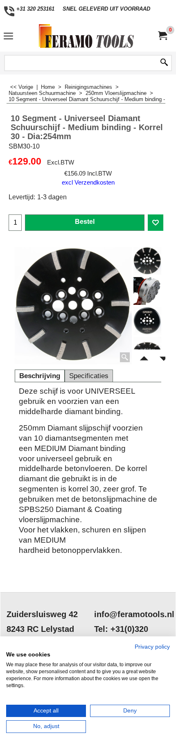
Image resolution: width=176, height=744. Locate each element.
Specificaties (88, 376)
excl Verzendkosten (88, 182)
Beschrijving (39, 376)
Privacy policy (152, 647)
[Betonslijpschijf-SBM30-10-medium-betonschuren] (147, 321)
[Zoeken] (164, 63)
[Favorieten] (155, 222)
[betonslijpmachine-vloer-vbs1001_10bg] (147, 291)
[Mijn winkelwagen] (162, 36)
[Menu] (8, 37)
